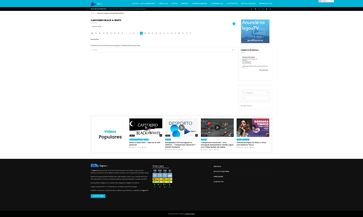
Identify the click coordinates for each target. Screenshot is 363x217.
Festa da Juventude (248, 3)
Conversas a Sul (217, 3)
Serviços (217, 166)
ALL (92, 33)
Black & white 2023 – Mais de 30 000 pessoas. (144, 143)
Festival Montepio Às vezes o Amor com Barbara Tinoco (251, 143)
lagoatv (133, 147)
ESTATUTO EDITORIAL (221, 171)
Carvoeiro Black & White (136, 139)
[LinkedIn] (255, 9)
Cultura (174, 3)
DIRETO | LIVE (163, 3)
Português (324, 1)
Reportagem (246, 139)
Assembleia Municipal (199, 3)
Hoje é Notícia (232, 3)
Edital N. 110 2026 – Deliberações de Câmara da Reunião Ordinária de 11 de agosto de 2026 (127, 9)
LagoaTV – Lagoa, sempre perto (143, 3)
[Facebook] (251, 9)
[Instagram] (259, 9)
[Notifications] (266, 9)
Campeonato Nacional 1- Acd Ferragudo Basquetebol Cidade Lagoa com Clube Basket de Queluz (217, 144)
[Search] (270, 9)
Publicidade (218, 176)
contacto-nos (98, 196)
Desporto (184, 3)
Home (92, 13)
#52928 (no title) (265, 3)
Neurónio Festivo (190, 214)
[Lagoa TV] (96, 4)
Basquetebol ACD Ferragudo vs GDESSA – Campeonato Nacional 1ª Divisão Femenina (180, 144)
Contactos (218, 182)
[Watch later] (263, 9)
